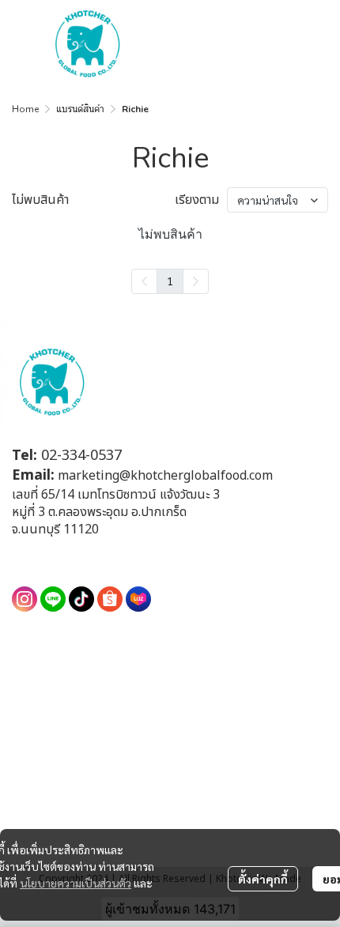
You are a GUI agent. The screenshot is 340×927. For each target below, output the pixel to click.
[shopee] (110, 599)
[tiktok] (81, 599)
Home (25, 109)
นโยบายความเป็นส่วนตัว (75, 883)
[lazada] (138, 599)
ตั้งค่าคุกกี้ (263, 879)
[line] (53, 599)
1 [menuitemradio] (170, 280)
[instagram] (24, 599)
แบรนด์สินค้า (80, 109)
